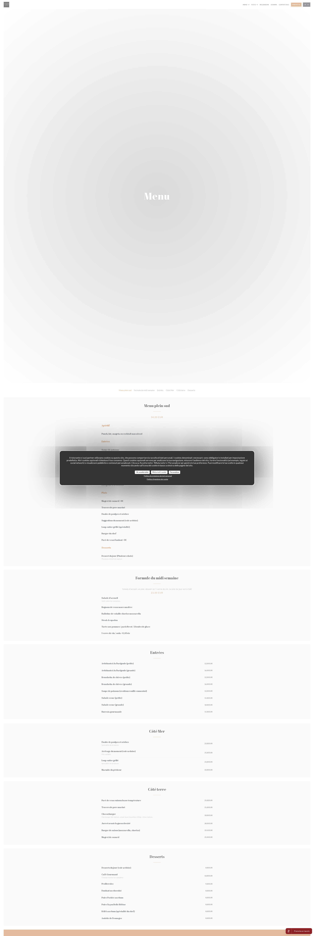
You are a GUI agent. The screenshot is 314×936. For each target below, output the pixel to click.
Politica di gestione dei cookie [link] (157, 479)
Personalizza (174, 472)
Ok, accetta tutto (142, 472)
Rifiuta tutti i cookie (159, 472)
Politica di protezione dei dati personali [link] (158, 476)
